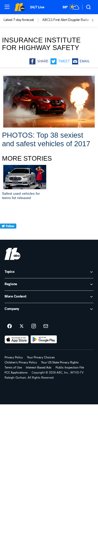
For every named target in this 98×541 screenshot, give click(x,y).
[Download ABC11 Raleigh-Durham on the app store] (17, 339)
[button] (7, 7)
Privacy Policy (14, 357)
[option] (23, 20)
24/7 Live (37, 7)
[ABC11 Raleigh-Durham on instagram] (34, 326)
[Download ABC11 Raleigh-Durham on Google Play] (44, 339)
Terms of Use (13, 367)
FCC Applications (16, 372)
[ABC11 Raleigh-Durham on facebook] (10, 326)
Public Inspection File (70, 367)
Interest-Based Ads (39, 367)
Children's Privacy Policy (21, 362)
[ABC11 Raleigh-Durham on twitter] (22, 326)
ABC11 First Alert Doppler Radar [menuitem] (65, 20)
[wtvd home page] (12, 254)
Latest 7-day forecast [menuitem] (19, 20)
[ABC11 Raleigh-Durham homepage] (19, 7)
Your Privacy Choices (41, 357)
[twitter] (8, 235)
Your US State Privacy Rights (60, 362)
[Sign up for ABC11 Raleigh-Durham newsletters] (46, 326)
